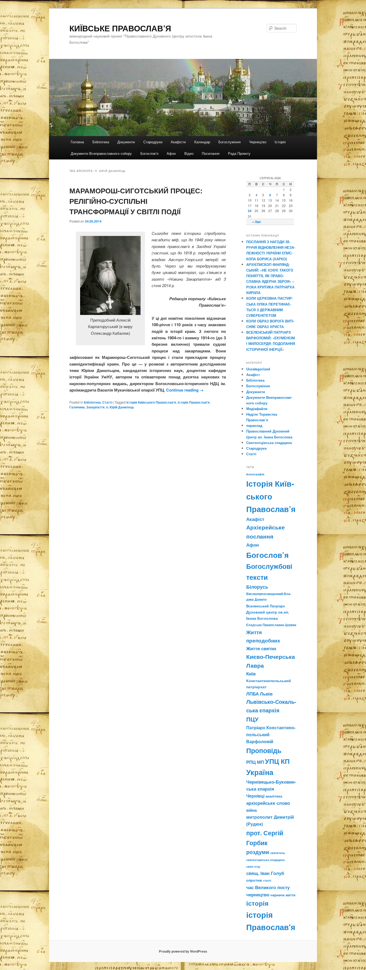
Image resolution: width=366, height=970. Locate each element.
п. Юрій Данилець (120, 407)
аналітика (274, 796)
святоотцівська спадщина (265, 860)
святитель (277, 853)
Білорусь (257, 586)
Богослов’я (149, 153)
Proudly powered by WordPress (183, 951)
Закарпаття (95, 407)
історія (257, 903)
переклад (254, 425)
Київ (251, 673)
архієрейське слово (268, 803)
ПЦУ (252, 719)
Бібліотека (100, 141)
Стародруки (152, 141)
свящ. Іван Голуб (265, 873)
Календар (202, 141)
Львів (266, 693)
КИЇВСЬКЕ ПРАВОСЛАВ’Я (120, 28)
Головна (77, 141)
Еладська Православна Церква (271, 624)
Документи (126, 141)
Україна (259, 772)
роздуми (257, 852)
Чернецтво (257, 141)
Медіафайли (256, 408)
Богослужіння (229, 141)
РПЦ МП (255, 762)
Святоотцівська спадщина (269, 442)
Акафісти (178, 141)
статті (267, 880)
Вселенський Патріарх (265, 605)
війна (251, 810)
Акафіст (253, 374)
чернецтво (257, 894)
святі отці (253, 866)
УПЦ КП (277, 761)
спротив (254, 880)
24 (250, 210)
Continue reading (185, 390)
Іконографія (255, 474)
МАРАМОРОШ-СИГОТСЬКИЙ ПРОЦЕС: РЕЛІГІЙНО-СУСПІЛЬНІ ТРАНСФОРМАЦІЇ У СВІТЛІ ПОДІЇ (136, 201)
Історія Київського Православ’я (151, 402)
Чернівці (255, 796)
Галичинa (77, 407)
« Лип (256, 221)
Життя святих (261, 648)
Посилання (210, 153)
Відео (188, 153)
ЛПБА (252, 693)
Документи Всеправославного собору (101, 153)
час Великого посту (268, 887)
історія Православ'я (194, 402)
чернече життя (283, 894)
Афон (171, 153)
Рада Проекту (239, 153)
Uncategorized (258, 368)
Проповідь (263, 750)
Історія (280, 141)
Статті (107, 402)
